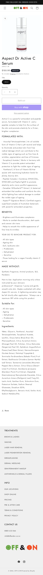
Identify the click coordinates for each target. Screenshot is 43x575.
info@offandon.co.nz (12, 536)
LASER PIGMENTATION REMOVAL (17, 453)
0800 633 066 (10, 531)
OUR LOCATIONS (11, 489)
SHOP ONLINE (10, 494)
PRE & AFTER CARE (12, 505)
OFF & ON (17, 571)
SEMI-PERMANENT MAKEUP (15, 468)
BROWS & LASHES (11, 437)
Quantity (5, 87)
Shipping (12, 74)
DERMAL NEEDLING (12, 463)
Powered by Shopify (28, 571)
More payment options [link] (21, 113)
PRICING (8, 500)
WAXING (7, 442)
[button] (4, 8)
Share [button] (7, 410)
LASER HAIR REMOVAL (13, 447)
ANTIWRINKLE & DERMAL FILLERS (18, 474)
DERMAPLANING (11, 458)
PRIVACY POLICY (11, 515)
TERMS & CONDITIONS (13, 510)
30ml (7, 82)
